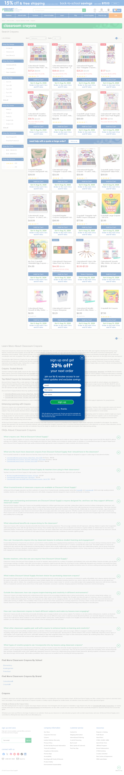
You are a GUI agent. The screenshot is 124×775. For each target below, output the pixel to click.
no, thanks (62, 409)
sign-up (62, 402)
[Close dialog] (82, 358)
